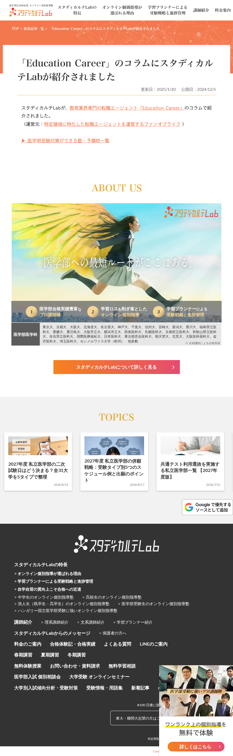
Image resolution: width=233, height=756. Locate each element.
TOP (15, 28)
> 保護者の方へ (112, 632)
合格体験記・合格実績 (72, 643)
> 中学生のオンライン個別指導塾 (44, 597)
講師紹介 (23, 621)
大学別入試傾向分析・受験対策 (46, 687)
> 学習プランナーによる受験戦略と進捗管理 (53, 581)
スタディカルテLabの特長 (41, 564)
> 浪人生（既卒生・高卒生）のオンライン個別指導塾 (61, 603)
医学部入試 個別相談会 (37, 676)
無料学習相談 (122, 665)
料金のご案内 (27, 643)
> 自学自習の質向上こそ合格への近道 (47, 589)
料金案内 (223, 10)
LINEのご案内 (154, 643)
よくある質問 (117, 643)
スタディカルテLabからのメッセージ (52, 633)
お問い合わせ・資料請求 (75, 665)
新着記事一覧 (34, 28)
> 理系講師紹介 (54, 622)
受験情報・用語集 (104, 687)
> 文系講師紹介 (91, 622)
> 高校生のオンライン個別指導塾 (112, 597)
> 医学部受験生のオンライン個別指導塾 (153, 603)
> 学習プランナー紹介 (133, 622)
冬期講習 (77, 654)
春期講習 (23, 654)
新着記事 (140, 687)
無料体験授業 (27, 665)
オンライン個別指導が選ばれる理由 (122, 10)
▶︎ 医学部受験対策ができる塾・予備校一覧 (65, 140)
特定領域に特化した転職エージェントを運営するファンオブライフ (112, 124)
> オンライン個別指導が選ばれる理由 (47, 573)
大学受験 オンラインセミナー (99, 676)
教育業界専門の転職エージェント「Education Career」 (127, 108)
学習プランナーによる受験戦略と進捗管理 (168, 10)
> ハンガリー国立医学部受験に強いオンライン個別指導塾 (65, 610)
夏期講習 (50, 654)
